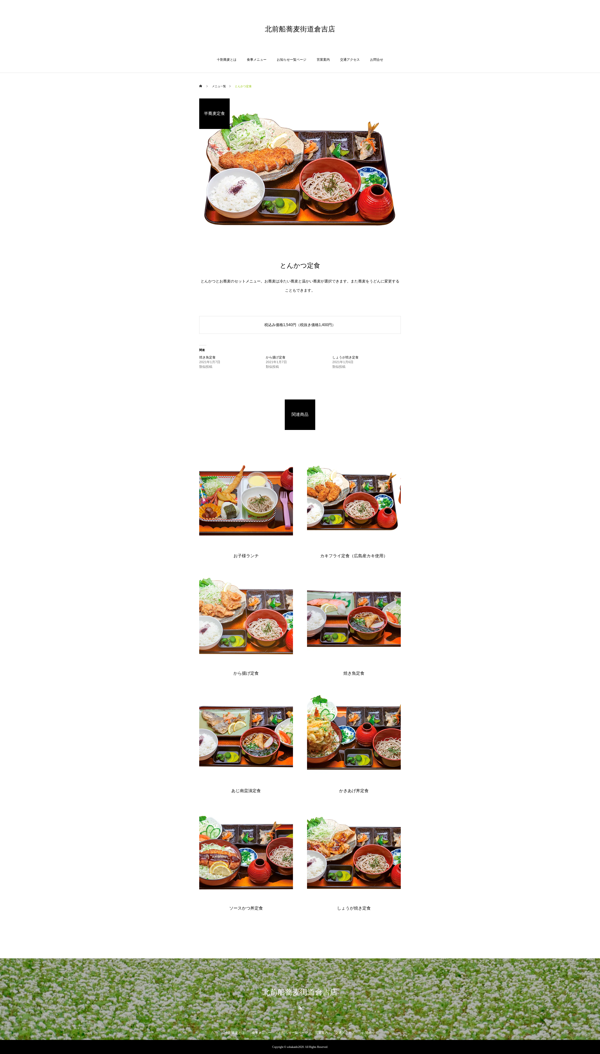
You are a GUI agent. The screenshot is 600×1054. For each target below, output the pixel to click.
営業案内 (323, 59)
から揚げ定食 (275, 357)
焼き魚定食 (207, 357)
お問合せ (376, 59)
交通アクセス (350, 59)
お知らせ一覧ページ (291, 59)
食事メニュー (256, 59)
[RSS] (300, 1007)
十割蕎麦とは (226, 59)
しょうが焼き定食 (345, 357)
